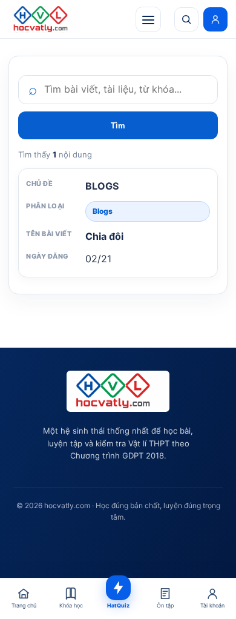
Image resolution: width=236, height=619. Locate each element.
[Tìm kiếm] (186, 19)
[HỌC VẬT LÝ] (44, 19)
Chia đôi (104, 236)
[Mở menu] (148, 19)
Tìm (118, 125)
